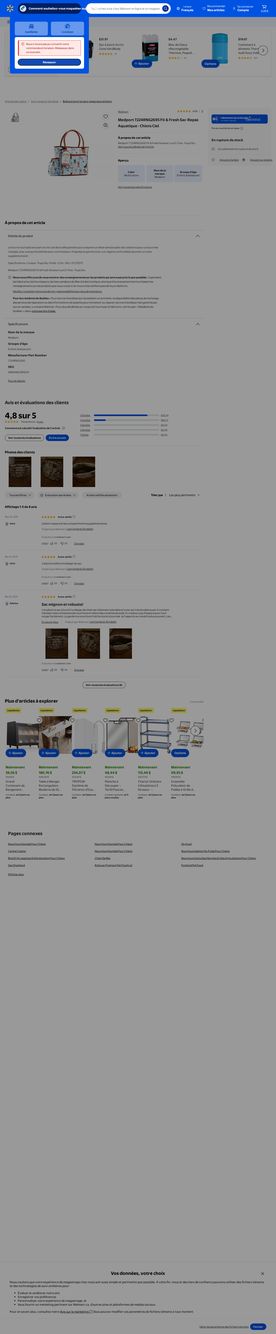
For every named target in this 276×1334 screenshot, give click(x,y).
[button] (214, 8)
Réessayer (49, 62)
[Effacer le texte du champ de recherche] (156, 8)
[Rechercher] (165, 8)
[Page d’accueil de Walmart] (10, 8)
